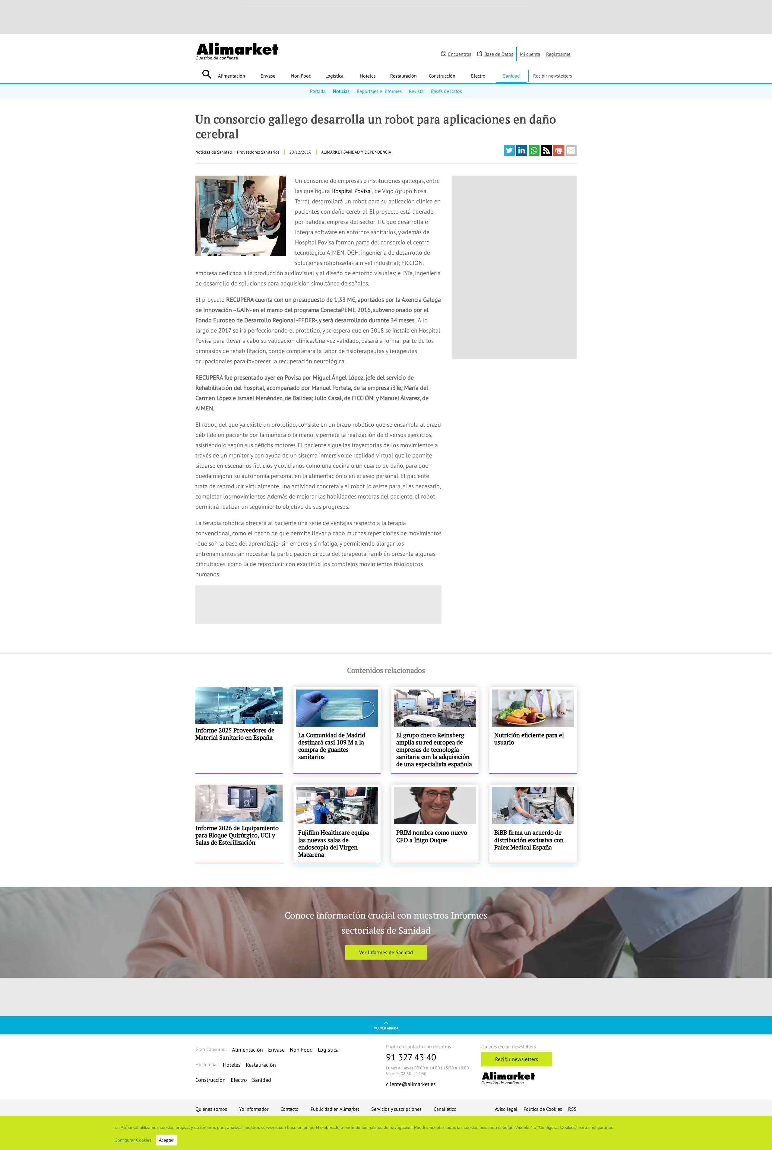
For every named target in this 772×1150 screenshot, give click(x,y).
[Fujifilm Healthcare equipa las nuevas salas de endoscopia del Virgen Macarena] (337, 824)
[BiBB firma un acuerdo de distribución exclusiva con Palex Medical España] (533, 824)
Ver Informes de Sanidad (386, 952)
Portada (318, 91)
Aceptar (166, 1140)
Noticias (341, 91)
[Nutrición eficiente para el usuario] (533, 730)
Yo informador (253, 1109)
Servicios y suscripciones (396, 1109)
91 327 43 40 (411, 1057)
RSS (572, 1109)
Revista (416, 91)
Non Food (301, 76)
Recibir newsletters (552, 76)
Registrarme (558, 54)
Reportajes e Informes (379, 91)
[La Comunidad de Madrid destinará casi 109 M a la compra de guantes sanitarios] (337, 730)
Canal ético (445, 1109)
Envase (268, 76)
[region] (386, 1133)
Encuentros (459, 54)
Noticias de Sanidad (213, 152)
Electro (478, 76)
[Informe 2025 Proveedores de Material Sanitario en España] (239, 730)
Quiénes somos (211, 1109)
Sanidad (511, 76)
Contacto (289, 1109)
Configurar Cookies (133, 1140)
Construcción (442, 76)
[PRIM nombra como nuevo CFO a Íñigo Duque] (435, 824)
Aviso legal (506, 1109)
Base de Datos (498, 54)
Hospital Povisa (351, 191)
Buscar (206, 74)
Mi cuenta (530, 54)
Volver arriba (386, 1028)
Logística (334, 76)
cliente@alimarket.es (411, 1084)
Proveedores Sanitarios (258, 152)
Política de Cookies (543, 1109)
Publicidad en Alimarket (335, 1109)
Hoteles (368, 76)
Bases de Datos (446, 91)
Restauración (403, 76)
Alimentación (231, 76)
